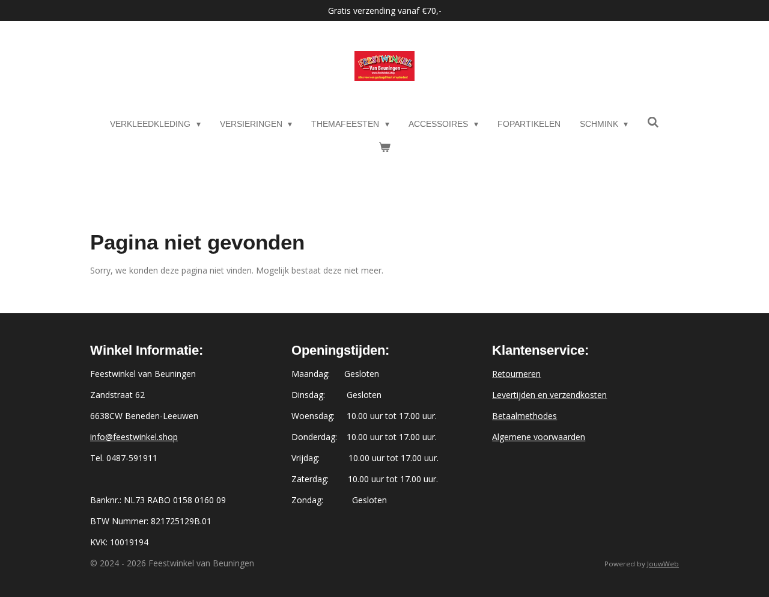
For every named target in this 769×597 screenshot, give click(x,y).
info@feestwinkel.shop (134, 436)
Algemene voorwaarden (538, 436)
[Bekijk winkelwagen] (384, 147)
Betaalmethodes (524, 415)
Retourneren (516, 373)
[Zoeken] (653, 122)
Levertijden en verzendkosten (549, 394)
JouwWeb (663, 563)
